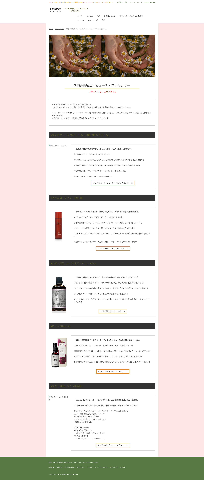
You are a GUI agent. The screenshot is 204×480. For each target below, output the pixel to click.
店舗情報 (59, 467)
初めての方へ (81, 467)
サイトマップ (114, 467)
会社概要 (51, 467)
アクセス (89, 467)
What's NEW (59, 29)
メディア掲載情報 (69, 467)
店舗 (126, 2)
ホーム (51, 29)
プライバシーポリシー (101, 467)
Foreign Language (149, 2)
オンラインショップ (136, 2)
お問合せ (120, 2)
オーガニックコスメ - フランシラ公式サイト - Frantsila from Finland (102, 10)
